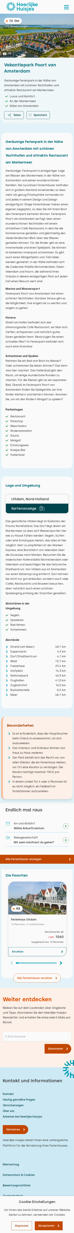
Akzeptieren (46, 1225)
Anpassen (21, 1225)
